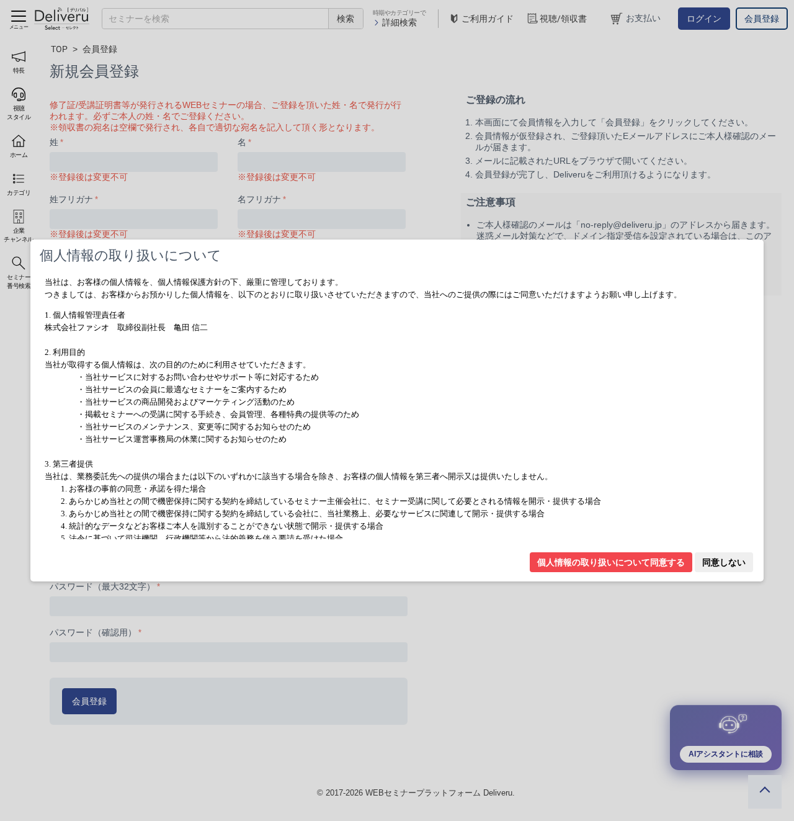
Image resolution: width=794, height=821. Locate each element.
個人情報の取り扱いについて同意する (611, 562)
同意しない (724, 562)
